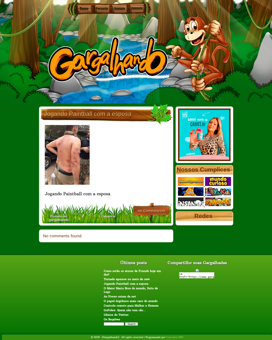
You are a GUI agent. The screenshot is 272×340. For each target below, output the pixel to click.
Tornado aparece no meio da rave (127, 279)
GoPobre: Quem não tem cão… (125, 310)
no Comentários (151, 211)
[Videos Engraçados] (191, 184)
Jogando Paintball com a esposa (87, 113)
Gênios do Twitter (116, 315)
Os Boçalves (112, 319)
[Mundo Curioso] (218, 184)
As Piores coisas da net (120, 296)
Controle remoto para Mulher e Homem (131, 305)
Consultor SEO (174, 337)
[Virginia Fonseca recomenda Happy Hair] (204, 159)
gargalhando (59, 220)
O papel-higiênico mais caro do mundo (131, 301)
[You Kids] (218, 194)
